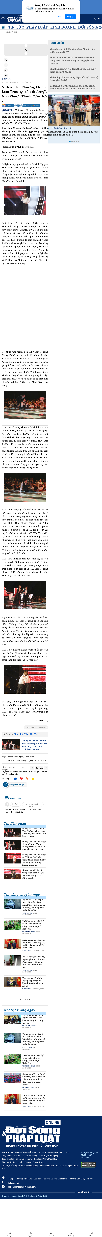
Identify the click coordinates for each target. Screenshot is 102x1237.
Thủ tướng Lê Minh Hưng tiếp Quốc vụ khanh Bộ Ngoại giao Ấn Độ (32, 982)
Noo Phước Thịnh (15, 756)
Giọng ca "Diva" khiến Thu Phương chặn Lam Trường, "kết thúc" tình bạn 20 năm (34, 745)
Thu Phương (21, 760)
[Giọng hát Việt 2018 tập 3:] (12, 858)
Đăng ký (70, 17)
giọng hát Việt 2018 (36, 760)
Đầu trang (83, 1192)
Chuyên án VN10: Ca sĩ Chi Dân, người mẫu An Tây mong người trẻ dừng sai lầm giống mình (34, 1079)
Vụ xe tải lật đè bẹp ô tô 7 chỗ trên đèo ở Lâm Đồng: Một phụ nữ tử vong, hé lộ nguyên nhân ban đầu (33, 904)
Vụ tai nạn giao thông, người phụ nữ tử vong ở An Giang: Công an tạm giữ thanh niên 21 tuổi (33, 961)
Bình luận (71, 1236)
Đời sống (87, 27)
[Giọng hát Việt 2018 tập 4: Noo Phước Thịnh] (12, 845)
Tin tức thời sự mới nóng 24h (61, 128)
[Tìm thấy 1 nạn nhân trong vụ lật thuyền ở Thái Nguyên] (74, 110)
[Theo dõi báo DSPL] (25, 105)
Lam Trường (7, 760)
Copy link (30, 1236)
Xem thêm (24, 999)
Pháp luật (37, 27)
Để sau (59, 17)
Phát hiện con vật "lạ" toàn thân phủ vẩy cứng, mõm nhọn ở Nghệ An (33, 925)
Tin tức (16, 27)
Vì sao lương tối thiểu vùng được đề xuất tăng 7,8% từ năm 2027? (72, 50)
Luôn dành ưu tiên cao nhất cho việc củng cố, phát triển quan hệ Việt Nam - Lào (33, 944)
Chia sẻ (91, 1236)
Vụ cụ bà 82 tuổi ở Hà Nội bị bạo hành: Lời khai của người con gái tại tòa (33, 1019)
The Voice (30, 756)
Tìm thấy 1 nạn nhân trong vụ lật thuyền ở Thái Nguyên (73, 133)
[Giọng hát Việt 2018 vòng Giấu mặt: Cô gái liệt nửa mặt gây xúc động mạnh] (12, 874)
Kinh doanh (63, 27)
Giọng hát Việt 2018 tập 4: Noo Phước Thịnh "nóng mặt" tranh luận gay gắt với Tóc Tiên (34, 845)
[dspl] (4, 27)
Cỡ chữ (51, 1236)
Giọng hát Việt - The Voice (27, 734)
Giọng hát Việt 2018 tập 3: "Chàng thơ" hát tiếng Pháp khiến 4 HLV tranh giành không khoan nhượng (34, 859)
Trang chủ (10, 1236)
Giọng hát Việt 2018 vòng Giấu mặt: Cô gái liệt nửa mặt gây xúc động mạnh (33, 874)
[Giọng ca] (11, 744)
